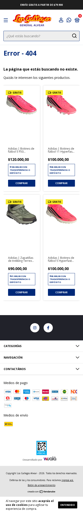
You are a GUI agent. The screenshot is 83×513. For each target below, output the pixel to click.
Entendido (67, 505)
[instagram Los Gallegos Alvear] (34, 327)
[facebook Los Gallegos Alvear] (48, 327)
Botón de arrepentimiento (41, 485)
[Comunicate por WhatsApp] (69, 20)
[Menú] (6, 20)
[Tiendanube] (41, 492)
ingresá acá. (68, 480)
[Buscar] (74, 36)
